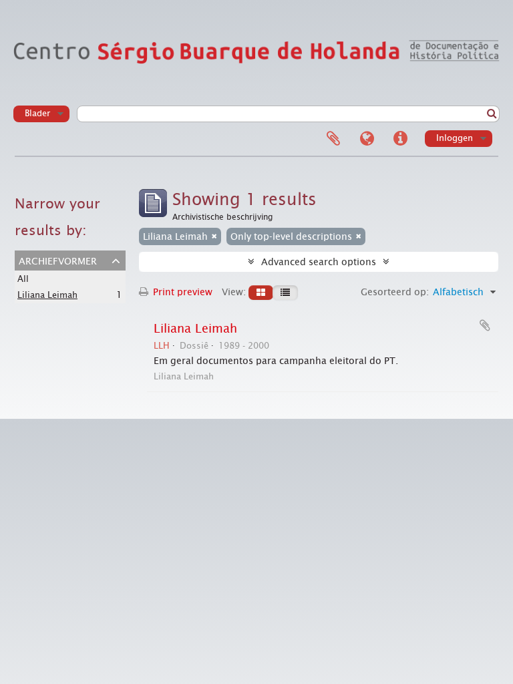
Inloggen (454, 138)
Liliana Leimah (47, 295)
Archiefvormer (58, 260)
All (23, 279)
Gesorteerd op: (395, 292)
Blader (37, 113)
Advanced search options (318, 261)
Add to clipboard (485, 325)
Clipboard (333, 139)
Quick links (400, 139)
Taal (366, 139)
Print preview (181, 292)
